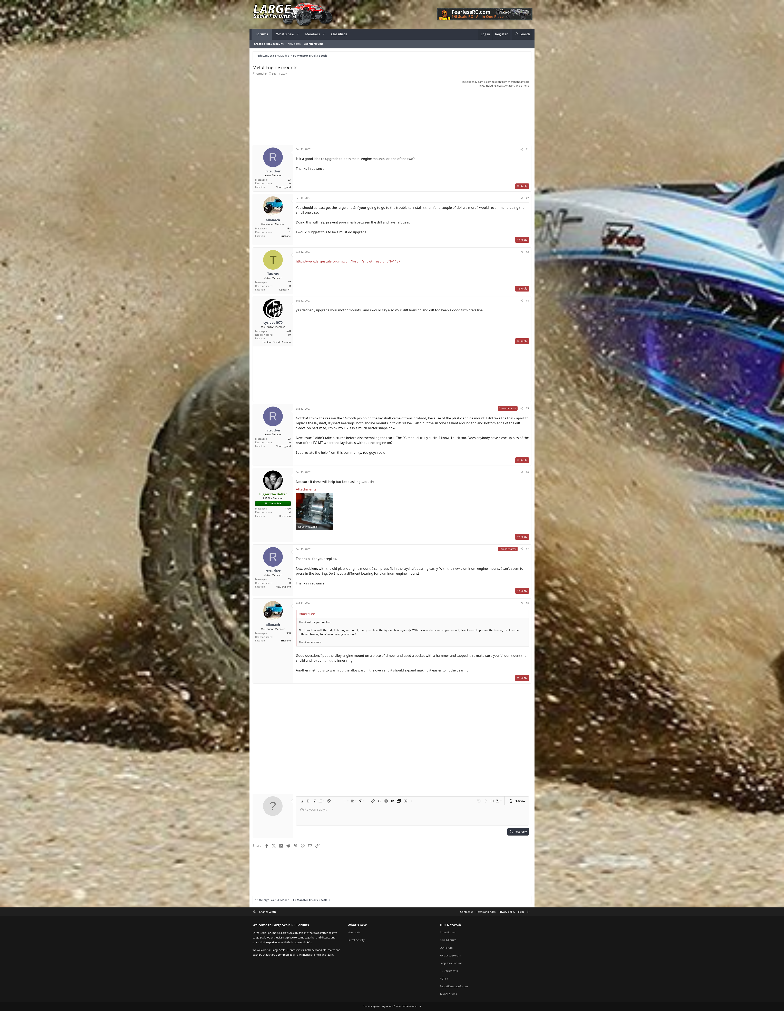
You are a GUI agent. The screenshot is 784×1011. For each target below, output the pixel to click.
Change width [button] (267, 912)
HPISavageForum (450, 955)
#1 (527, 149)
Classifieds (339, 34)
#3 (527, 252)
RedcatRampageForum (454, 986)
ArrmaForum (447, 932)
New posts (294, 44)
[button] (298, 34)
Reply (523, 186)
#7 (527, 549)
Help (521, 912)
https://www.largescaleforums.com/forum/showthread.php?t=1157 (348, 261)
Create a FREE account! (269, 44)
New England (283, 187)
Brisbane (286, 236)
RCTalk (444, 978)
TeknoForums (448, 994)
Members (312, 34)
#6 (527, 472)
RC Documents (449, 971)
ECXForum (446, 948)
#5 (527, 408)
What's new (285, 34)
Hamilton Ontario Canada (276, 342)
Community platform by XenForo (392, 1006)
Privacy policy (507, 912)
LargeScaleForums (451, 963)
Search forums (313, 44)
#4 (527, 300)
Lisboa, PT (285, 289)
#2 (527, 198)
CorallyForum (448, 940)
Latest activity (356, 940)
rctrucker (261, 73)
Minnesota (285, 516)
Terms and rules (486, 912)
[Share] (521, 149)
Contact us (466, 912)
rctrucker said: (307, 614)
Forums (262, 34)
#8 (527, 602)
